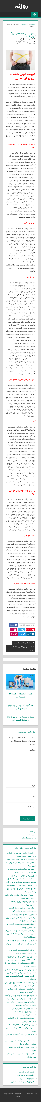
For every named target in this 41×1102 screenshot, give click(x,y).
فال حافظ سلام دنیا (29, 838)
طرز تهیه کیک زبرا (27, 1078)
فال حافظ (32, 831)
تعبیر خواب (31, 835)
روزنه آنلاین (32, 24)
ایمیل (32, 796)
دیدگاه (32, 750)
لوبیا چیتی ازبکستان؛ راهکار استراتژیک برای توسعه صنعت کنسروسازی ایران (24, 1011)
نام (33, 785)
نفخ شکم (19, 43)
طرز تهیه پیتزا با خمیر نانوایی (22, 1081)
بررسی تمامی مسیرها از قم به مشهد (19, 1024)
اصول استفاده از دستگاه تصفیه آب (20, 695)
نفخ (24, 43)
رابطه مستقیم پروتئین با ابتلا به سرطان (23, 648)
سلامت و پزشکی (25, 24)
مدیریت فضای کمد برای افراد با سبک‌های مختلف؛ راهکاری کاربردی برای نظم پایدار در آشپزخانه (21, 917)
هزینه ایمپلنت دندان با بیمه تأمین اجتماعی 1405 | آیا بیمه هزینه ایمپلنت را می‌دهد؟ (21, 862)
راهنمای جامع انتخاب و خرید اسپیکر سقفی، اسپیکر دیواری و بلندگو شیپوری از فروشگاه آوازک (20, 934)
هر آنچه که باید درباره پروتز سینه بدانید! (20, 707)
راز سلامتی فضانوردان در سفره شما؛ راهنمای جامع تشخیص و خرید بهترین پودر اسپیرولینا (21, 888)
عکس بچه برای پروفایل (25, 1075)
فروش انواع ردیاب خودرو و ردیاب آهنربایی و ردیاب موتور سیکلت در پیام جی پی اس (21, 943)
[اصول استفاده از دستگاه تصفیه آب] (20, 689)
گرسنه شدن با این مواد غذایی (22, 643)
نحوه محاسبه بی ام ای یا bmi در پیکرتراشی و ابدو (20, 718)
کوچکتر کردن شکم (30, 43)
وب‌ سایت (31, 807)
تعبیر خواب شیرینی (26, 1072)
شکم (13, 41)
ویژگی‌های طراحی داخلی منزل (22, 875)
